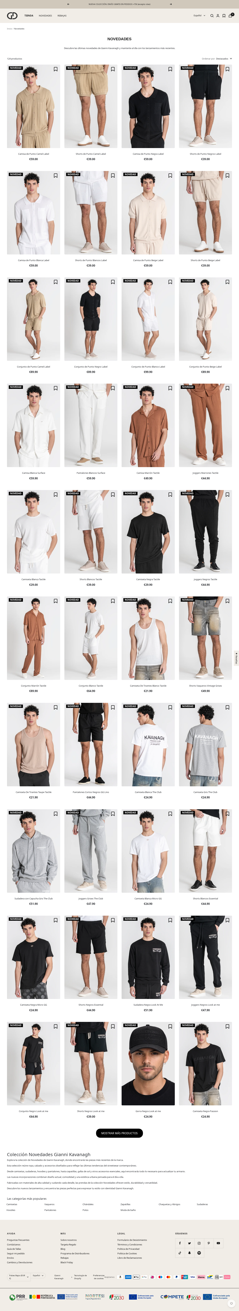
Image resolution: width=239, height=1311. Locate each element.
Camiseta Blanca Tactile (33, 579)
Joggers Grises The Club (91, 898)
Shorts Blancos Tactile (91, 579)
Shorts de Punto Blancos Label (91, 260)
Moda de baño (128, 1210)
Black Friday (67, 1262)
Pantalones (50, 1210)
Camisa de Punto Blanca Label (33, 260)
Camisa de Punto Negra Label (148, 153)
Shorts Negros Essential (91, 1004)
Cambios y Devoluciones (19, 1262)
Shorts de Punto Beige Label (205, 260)
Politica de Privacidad (128, 1248)
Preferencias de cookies (98, 1277)
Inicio (9, 28)
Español (198, 15)
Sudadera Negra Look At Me (148, 1004)
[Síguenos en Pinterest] (209, 1243)
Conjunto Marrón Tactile (33, 685)
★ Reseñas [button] (236, 658)
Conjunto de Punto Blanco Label (148, 366)
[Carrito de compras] (230, 15)
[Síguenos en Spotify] (199, 1253)
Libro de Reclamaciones (129, 1257)
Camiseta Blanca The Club (148, 792)
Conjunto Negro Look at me (33, 1111)
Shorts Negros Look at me (90, 1111)
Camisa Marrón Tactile (148, 472)
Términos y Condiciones (129, 1244)
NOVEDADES (45, 15)
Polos (85, 1210)
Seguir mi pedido (16, 1253)
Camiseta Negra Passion (205, 1111)
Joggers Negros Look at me (205, 1004)
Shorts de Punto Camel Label (91, 153)
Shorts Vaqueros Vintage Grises (205, 685)
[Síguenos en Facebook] (180, 1243)
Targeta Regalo (68, 1244)
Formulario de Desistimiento (132, 1240)
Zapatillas (125, 1204)
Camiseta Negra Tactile (148, 579)
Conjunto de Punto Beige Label (205, 366)
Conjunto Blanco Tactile (91, 685)
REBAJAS (62, 15)
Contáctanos (13, 1244)
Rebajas (65, 1257)
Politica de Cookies (127, 1253)
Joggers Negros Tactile (205, 579)
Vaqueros (49, 1204)
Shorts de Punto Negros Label (205, 153)
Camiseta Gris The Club (205, 792)
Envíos (10, 1257)
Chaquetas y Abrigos (169, 1204)
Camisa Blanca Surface (33, 472)
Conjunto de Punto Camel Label (33, 366)
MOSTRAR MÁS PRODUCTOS (119, 1133)
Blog (63, 1248)
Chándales (88, 1204)
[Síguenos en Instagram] (199, 1243)
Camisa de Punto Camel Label (33, 153)
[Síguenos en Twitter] (189, 1243)
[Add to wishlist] (55, 69)
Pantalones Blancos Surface (91, 472)
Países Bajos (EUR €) (17, 1277)
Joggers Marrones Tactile (205, 472)
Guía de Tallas (14, 1248)
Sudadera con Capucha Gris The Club (34, 898)
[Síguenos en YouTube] (218, 1243)
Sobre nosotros (69, 1240)
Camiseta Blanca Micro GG (148, 898)
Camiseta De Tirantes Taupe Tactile (33, 792)
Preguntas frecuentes (18, 1240)
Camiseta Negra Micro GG (33, 1004)
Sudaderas (202, 1204)
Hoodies (10, 1210)
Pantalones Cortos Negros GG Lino (91, 792)
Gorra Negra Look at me (148, 1111)
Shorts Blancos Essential (205, 898)
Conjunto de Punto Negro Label (90, 366)
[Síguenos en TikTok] (180, 1253)
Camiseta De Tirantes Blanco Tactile (148, 685)
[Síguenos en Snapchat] (189, 1253)
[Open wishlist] (224, 16)
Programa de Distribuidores (75, 1253)
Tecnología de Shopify (80, 1277)
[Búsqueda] (212, 15)
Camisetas (11, 1204)
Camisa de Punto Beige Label (148, 260)
